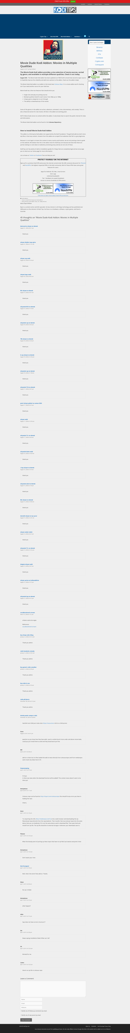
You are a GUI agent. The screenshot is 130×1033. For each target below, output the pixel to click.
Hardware (77, 36)
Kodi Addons (25, 198)
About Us (88, 1026)
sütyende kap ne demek (27, 596)
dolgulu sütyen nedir (26, 564)
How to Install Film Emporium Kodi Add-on (32, 200)
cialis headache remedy (27, 651)
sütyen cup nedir (25, 258)
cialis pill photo (24, 699)
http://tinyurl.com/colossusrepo (50, 796)
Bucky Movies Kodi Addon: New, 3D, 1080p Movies (34, 201)
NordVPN (83, 4)
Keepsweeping (24, 768)
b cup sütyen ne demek (27, 355)
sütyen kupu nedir (25, 274)
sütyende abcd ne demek (27, 484)
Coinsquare (99, 65)
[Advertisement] (65, 24)
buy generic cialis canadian (28, 667)
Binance (99, 47)
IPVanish (83, 163)
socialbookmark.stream (27, 612)
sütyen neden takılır (26, 532)
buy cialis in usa (25, 683)
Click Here (73, 1)
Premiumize (106, 4)
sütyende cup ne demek (27, 323)
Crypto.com (99, 61)
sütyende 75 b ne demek (27, 387)
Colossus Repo (58, 84)
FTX (99, 54)
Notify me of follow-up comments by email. (34, 1011)
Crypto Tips (43, 36)
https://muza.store (48, 723)
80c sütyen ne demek (26, 500)
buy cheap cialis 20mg (26, 635)
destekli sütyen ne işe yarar (28, 516)
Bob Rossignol (24, 866)
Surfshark (90, 4)
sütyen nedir (24, 419)
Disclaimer (93, 1026)
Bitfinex (99, 51)
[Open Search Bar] (89, 37)
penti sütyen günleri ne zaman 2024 (31, 403)
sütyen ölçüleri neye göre (28, 242)
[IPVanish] (53, 193)
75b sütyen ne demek (26, 339)
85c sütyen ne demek (26, 290)
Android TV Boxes (98, 4)
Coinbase (99, 58)
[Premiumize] (99, 97)
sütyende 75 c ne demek (27, 435)
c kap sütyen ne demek (27, 467)
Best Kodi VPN (54, 36)
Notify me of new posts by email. (31, 1015)
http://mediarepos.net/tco (43, 819)
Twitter (32, 155)
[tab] (96, 42)
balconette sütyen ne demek (29, 226)
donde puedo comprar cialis (28, 715)
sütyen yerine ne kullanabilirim (29, 580)
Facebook (39, 155)
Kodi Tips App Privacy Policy (104, 1026)
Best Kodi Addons (65, 36)
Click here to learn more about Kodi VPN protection (53, 195)
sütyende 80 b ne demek (27, 306)
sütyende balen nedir (26, 451)
